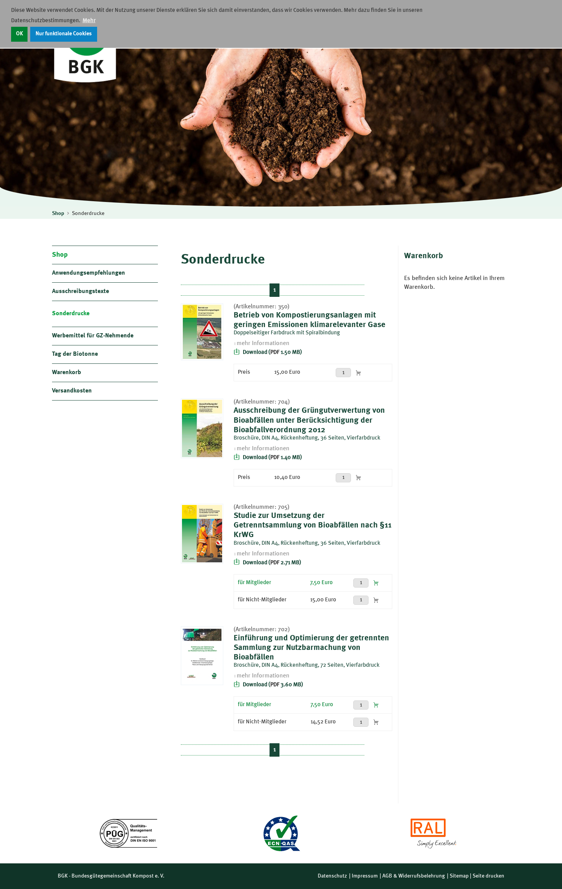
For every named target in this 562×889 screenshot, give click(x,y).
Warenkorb (66, 373)
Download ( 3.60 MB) (272, 685)
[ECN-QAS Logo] (281, 833)
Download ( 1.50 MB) (272, 352)
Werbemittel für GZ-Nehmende (92, 336)
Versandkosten (72, 391)
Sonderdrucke (88, 213)
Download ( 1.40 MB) (272, 458)
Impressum (365, 876)
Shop (58, 213)
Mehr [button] (89, 21)
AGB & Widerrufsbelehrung (413, 876)
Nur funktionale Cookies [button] (64, 33)
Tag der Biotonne (75, 354)
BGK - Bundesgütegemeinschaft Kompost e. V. (111, 876)
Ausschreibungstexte (80, 291)
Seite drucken (488, 876)
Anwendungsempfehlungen (88, 273)
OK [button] (19, 33)
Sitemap (459, 876)
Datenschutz (332, 876)
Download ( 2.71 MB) (271, 563)
